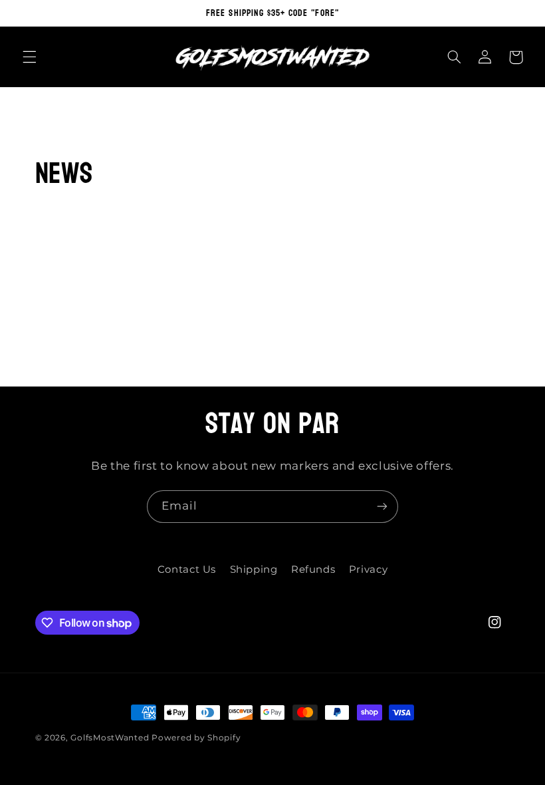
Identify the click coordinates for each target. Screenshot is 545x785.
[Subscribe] (382, 506)
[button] (29, 57)
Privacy (368, 569)
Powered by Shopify (196, 737)
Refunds (313, 569)
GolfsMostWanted (109, 737)
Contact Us (187, 569)
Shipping (254, 569)
